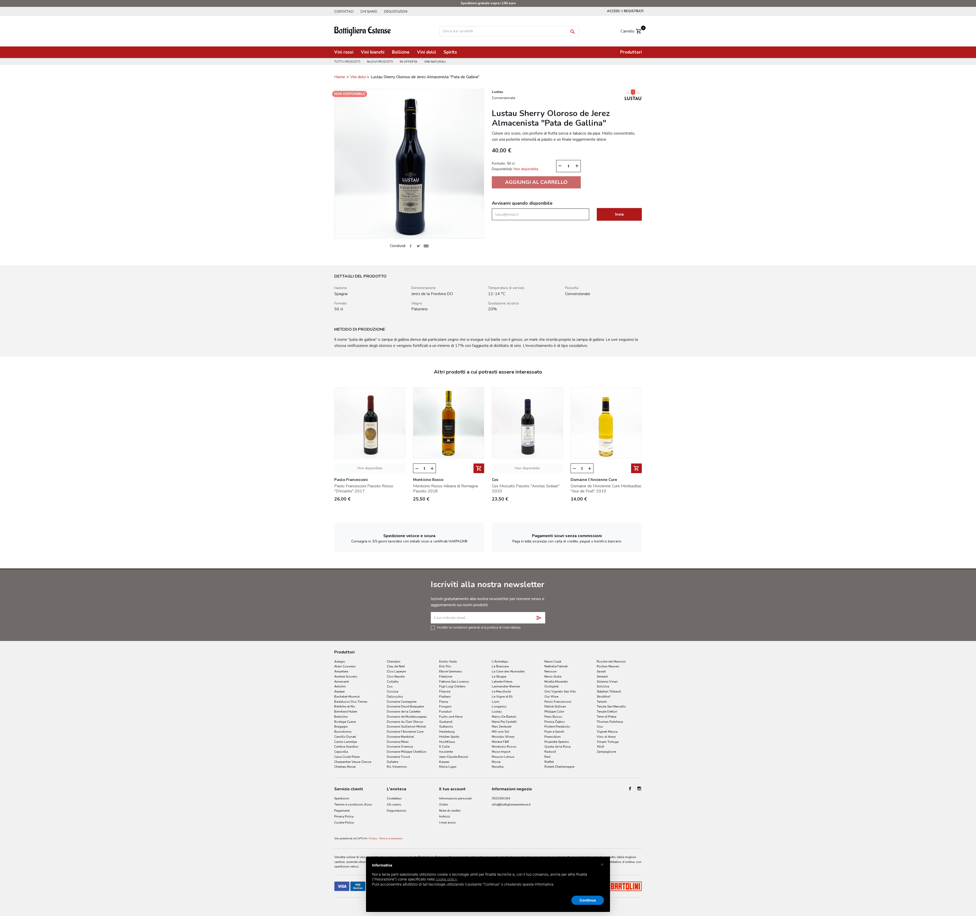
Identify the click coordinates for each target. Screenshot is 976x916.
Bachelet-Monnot (347, 696)
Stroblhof (603, 696)
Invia (619, 214)
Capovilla (341, 751)
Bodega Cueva (345, 721)
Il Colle (444, 746)
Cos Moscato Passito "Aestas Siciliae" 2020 (525, 488)
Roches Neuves (608, 666)
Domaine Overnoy (400, 746)
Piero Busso (553, 716)
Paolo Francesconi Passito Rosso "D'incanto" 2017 (363, 488)
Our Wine (551, 696)
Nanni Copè (552, 661)
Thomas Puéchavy (610, 721)
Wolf (600, 746)
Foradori (445, 711)
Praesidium (552, 736)
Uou (600, 726)
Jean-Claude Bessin (453, 756)
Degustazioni (395, 11)
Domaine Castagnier (402, 701)
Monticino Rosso (504, 746)
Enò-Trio (445, 666)
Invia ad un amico (426, 245)
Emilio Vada (448, 661)
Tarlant (602, 701)
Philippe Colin (554, 711)
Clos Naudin (396, 676)
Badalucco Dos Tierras (351, 701)
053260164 (501, 798)
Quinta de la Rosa (557, 746)
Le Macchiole (501, 691)
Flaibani (445, 696)
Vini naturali (435, 62)
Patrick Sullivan (555, 706)
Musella (498, 766)
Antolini (340, 686)
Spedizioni (341, 798)
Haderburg (447, 731)
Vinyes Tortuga (608, 742)
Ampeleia (341, 671)
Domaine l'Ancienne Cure (405, 731)
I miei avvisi (447, 822)
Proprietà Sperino (556, 742)
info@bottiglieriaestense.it (511, 804)
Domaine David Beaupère (405, 706)
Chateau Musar (345, 766)
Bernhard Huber (345, 711)
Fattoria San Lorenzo (454, 681)
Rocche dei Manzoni (611, 661)
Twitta (418, 245)
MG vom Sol (500, 731)
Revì (547, 756)
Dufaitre (392, 762)
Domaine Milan (398, 742)
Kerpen (444, 762)
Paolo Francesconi (557, 701)
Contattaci (344, 11)
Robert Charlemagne (559, 766)
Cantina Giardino (346, 746)
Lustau (497, 711)
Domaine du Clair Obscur (405, 721)
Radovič (550, 751)
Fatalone (445, 676)
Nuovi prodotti (380, 62)
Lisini (495, 701)
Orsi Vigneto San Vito (560, 691)
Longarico (499, 706)
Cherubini (393, 661)
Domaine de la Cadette (403, 711)
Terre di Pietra (606, 716)
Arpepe (339, 691)
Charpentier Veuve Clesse (352, 762)
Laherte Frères (502, 681)
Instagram (639, 788)
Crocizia (392, 691)
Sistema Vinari (607, 681)
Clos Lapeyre (396, 671)
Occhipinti (551, 686)
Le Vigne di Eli (502, 696)
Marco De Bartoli (504, 716)
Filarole (444, 691)
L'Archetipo (500, 661)
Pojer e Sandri (554, 731)
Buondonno (343, 731)
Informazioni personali (455, 798)
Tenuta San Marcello (611, 706)
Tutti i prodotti (347, 62)
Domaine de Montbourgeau (407, 716)
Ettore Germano (450, 671)
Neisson (550, 671)
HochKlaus (447, 742)
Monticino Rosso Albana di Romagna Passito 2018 (445, 488)
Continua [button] (588, 900)
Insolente (446, 751)
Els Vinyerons (397, 766)
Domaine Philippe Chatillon (406, 751)
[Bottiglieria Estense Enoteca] (362, 30)
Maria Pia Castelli (504, 721)
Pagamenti (342, 810)
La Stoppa (499, 676)
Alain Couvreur (345, 666)
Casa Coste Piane (347, 756)
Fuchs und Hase (451, 716)
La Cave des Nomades (508, 671)
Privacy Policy (344, 816)
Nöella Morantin (556, 681)
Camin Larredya (345, 742)
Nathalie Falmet (556, 666)
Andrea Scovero (345, 676)
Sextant (602, 676)
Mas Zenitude (501, 726)
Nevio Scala (552, 676)
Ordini (443, 804)
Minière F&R (500, 742)
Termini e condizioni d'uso (353, 804)
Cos (390, 686)
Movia (496, 762)
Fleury (443, 701)
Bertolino (341, 716)
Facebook (630, 788)
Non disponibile (369, 468)
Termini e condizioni (391, 838)
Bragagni (341, 726)
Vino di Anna (606, 736)
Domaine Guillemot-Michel (406, 726)
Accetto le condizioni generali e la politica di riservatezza (479, 627)
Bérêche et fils (344, 706)
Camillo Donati (345, 736)
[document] (488, 879)
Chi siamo (368, 11)
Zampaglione (606, 751)
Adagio (339, 661)
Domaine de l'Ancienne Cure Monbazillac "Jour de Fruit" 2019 (606, 488)
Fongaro (445, 706)
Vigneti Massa (607, 731)
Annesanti (341, 681)
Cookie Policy (344, 822)
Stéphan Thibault (609, 691)
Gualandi (445, 721)
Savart (601, 671)
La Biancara (500, 666)
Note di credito (450, 810)
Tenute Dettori (607, 711)
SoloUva (603, 686)
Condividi (410, 245)
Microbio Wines (503, 736)
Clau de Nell (396, 666)
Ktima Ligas (447, 766)
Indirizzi (444, 816)
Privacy (373, 838)
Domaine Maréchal (400, 736)
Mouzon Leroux (503, 756)
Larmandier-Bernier (506, 686)
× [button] (602, 864)
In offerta (408, 62)
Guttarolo (446, 726)
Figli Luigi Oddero (452, 686)
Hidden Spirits (449, 736)
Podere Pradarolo (557, 726)
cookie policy (446, 879)
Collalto (393, 681)
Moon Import (501, 751)
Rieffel (549, 762)
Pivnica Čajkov (554, 721)
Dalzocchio (395, 696)
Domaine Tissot (398, 756)
